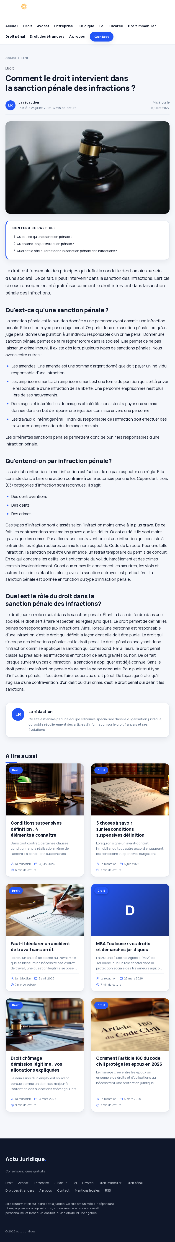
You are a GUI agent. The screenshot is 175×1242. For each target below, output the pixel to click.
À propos (77, 36)
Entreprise (63, 25)
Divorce (116, 25)
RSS (108, 1190)
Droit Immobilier (142, 25)
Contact (101, 36)
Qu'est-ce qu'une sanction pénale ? (44, 236)
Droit (27, 25)
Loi (101, 25)
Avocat (43, 25)
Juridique (86, 25)
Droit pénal (15, 36)
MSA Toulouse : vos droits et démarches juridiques (123, 947)
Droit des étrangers (47, 36)
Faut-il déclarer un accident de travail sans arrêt (40, 947)
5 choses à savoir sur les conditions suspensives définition (120, 829)
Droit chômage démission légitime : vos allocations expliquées (36, 1064)
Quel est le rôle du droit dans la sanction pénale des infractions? (67, 251)
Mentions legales (87, 1190)
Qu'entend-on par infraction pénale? (45, 244)
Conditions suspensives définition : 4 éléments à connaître (36, 829)
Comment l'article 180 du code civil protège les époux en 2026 (129, 1061)
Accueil (11, 25)
